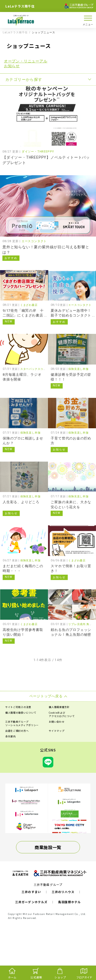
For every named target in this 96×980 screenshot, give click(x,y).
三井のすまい (31, 892)
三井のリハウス (63, 892)
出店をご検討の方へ (17, 731)
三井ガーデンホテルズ (31, 902)
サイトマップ (56, 731)
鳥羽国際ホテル (69, 902)
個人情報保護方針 (59, 707)
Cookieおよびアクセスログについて (62, 714)
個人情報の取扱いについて (20, 712)
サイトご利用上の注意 (18, 707)
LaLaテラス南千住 (15, 32)
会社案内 (10, 736)
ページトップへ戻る (83, 954)
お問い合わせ (56, 721)
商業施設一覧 (48, 847)
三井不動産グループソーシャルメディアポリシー (22, 723)
